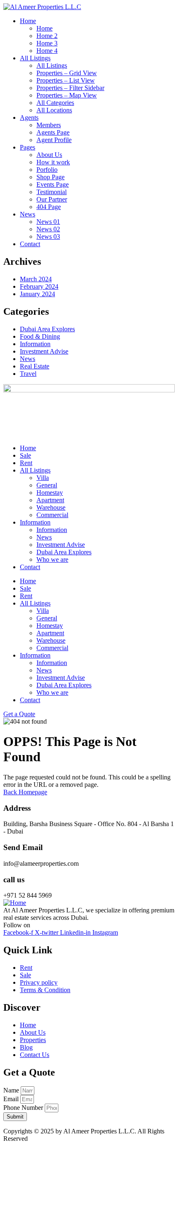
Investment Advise (44, 351)
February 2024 (39, 286)
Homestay (49, 492)
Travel (28, 373)
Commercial (52, 514)
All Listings (35, 470)
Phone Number (24, 1107)
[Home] (14, 902)
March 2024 (36, 279)
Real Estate (34, 366)
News (27, 358)
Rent (26, 462)
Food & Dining (40, 336)
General (46, 485)
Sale (25, 455)
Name (12, 1090)
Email (11, 1098)
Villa (42, 477)
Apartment (50, 500)
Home (28, 447)
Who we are (52, 559)
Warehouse (50, 507)
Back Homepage (25, 792)
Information (35, 343)
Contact (30, 566)
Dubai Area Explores (47, 328)
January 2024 (37, 293)
